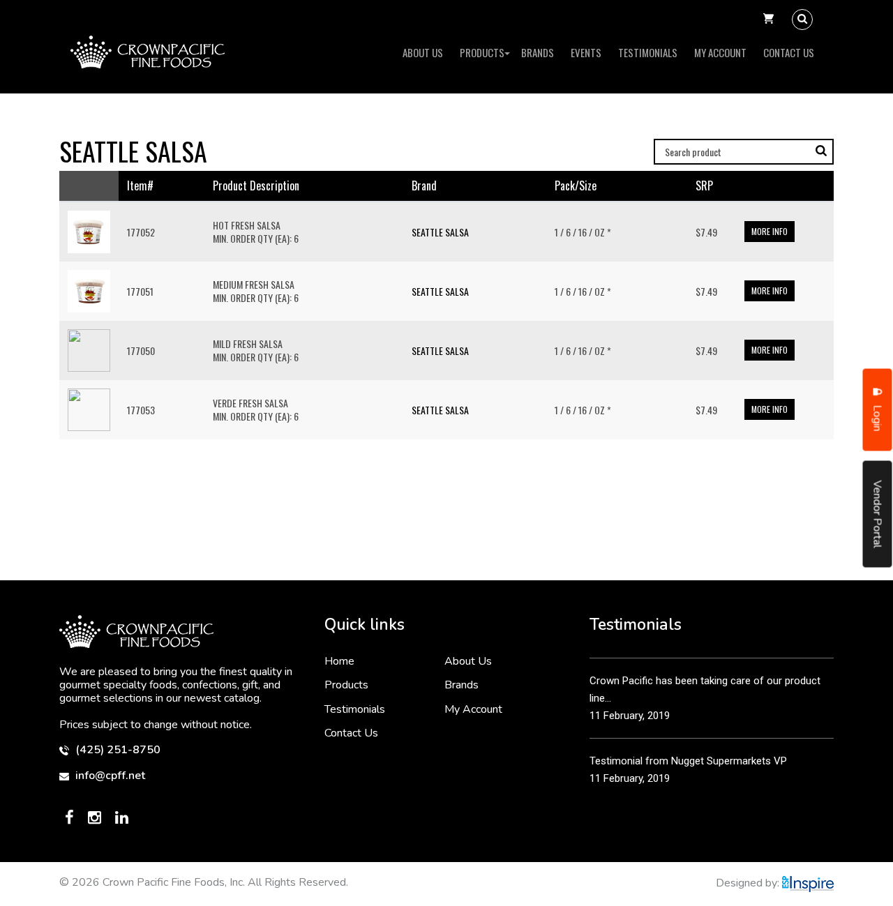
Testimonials (647, 52)
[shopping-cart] (768, 19)
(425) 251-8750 (116, 750)
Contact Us (788, 52)
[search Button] (802, 19)
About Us (423, 52)
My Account (720, 52)
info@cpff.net (109, 776)
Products (482, 52)
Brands (537, 52)
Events (586, 52)
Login (877, 416)
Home (339, 661)
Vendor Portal (877, 514)
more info (769, 231)
